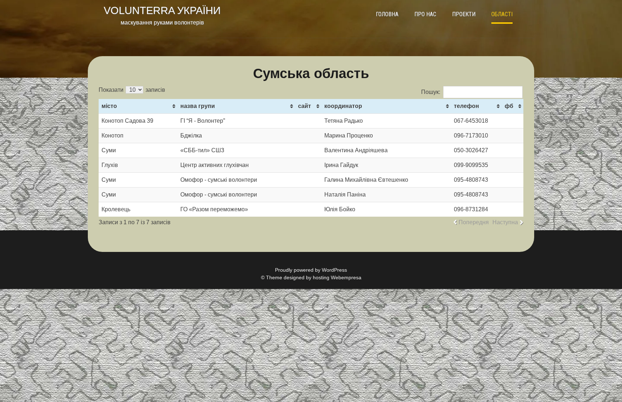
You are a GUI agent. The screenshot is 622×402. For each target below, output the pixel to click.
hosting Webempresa (337, 277)
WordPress (334, 270)
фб (509, 106)
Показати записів (132, 90)
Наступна (505, 222)
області (502, 14)
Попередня (474, 222)
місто (109, 106)
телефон (466, 106)
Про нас (425, 14)
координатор (343, 106)
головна (387, 14)
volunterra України (162, 10)
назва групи (197, 106)
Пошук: (430, 92)
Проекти (463, 14)
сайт (304, 106)
